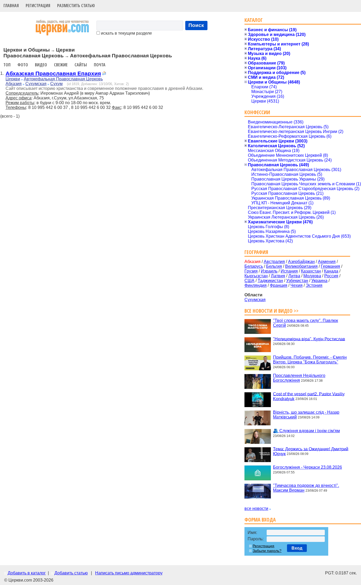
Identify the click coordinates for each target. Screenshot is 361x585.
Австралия (274, 261)
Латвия (278, 276)
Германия (330, 266)
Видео (41, 65)
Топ (7, 65)
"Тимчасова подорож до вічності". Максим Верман (306, 487)
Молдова (312, 276)
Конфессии (257, 112)
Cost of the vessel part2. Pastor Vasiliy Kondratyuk (309, 396)
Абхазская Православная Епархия (53, 73)
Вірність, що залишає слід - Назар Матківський (306, 414)
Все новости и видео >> (271, 310)
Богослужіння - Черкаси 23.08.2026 (307, 467)
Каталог (253, 20)
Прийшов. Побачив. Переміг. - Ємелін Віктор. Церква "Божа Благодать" (310, 359)
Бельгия (274, 266)
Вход (296, 548)
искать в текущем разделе (126, 33)
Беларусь (253, 266)
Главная (11, 5)
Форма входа (260, 519)
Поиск (196, 25)
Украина (319, 280)
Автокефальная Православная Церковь (63, 79)
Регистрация (38, 5)
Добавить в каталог (27, 573)
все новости (256, 508)
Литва (294, 276)
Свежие (61, 65)
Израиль (269, 271)
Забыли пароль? (267, 551)
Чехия (296, 285)
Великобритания (301, 266)
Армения (327, 261)
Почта (99, 65)
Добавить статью (71, 573)
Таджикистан (270, 280)
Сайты (81, 65)
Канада (331, 271)
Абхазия (14, 83)
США (249, 280)
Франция (278, 285)
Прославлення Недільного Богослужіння (299, 378)
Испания (289, 271)
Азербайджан (301, 261)
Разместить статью (76, 5)
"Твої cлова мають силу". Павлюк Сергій (305, 323)
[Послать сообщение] (104, 74)
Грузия (251, 271)
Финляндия (255, 285)
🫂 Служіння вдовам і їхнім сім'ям (306, 431)
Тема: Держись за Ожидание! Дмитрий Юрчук (310, 451)
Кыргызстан (256, 276)
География (256, 252)
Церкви (13, 79)
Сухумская (36, 83)
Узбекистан (297, 280)
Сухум (56, 83)
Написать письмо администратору (129, 573)
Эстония (314, 285)
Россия (331, 276)
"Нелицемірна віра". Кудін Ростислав (309, 339)
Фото (22, 65)
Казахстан (311, 271)
